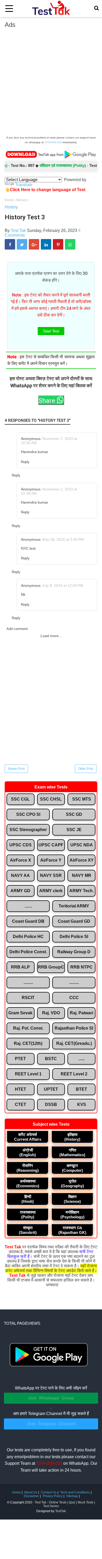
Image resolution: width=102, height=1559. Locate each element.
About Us (30, 1492)
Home (16, 1492)
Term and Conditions (75, 1492)
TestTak (60, 1511)
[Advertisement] (51, 83)
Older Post (85, 769)
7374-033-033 (53, 142)
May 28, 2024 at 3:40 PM (63, 539)
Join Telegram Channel (51, 1424)
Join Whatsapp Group (51, 1398)
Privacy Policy (53, 1496)
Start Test (51, 331)
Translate (23, 184)
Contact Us (48, 1492)
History (11, 207)
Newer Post (16, 769)
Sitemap (72, 1496)
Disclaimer (31, 1496)
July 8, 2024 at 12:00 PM (62, 585)
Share (48, 400)
